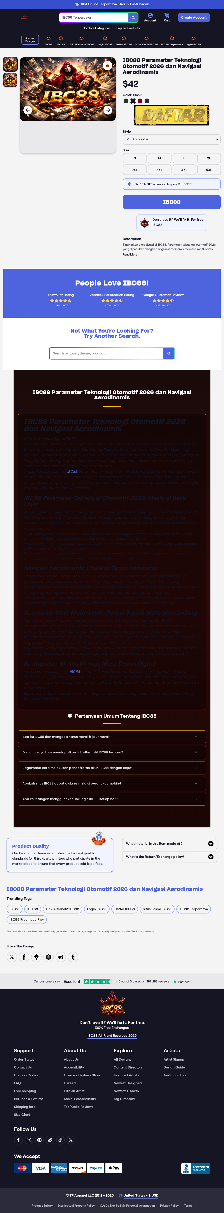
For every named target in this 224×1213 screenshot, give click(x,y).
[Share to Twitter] (12, 957)
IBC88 (172, 202)
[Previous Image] (28, 110)
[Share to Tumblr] (73, 957)
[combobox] (94, 18)
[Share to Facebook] (24, 957)
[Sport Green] (126, 101)
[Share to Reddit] (61, 957)
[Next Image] (108, 110)
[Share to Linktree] (36, 957)
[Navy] (147, 101)
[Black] (133, 101)
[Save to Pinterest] (48, 957)
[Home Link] (24, 17)
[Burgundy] (140, 101)
